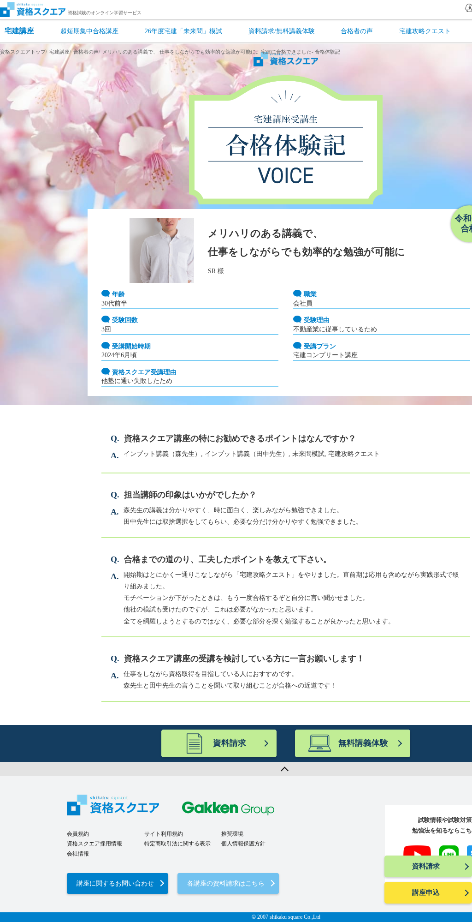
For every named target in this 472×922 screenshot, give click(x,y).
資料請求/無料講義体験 (281, 31)
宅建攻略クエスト (425, 31)
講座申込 (426, 892)
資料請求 (426, 866)
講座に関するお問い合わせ (115, 883)
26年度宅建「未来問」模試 (183, 31)
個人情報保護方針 (243, 843)
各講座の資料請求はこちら (226, 883)
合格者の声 (357, 31)
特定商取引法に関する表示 (177, 843)
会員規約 (78, 834)
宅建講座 (19, 31)
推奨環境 (232, 834)
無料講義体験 (363, 743)
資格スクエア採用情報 (94, 843)
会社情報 (78, 853)
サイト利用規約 (163, 834)
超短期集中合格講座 (89, 31)
